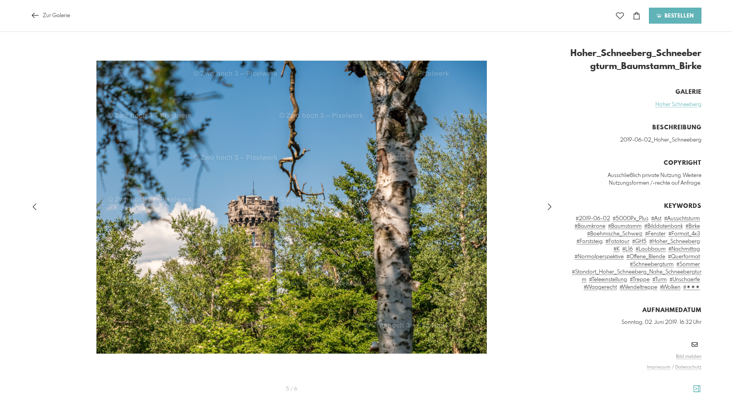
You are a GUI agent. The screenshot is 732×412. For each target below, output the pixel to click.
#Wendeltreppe (638, 287)
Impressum (659, 367)
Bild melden (689, 356)
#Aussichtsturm (682, 218)
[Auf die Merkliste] (619, 16)
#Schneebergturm (652, 264)
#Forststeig (589, 241)
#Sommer (688, 264)
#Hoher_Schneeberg (674, 241)
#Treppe (640, 279)
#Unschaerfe (684, 279)
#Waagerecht (600, 287)
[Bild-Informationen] (697, 389)
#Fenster (655, 234)
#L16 (627, 249)
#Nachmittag (684, 249)
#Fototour (617, 241)
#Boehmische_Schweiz (614, 234)
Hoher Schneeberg (678, 104)
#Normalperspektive (599, 256)
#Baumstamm (625, 226)
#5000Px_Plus (631, 218)
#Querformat (684, 256)
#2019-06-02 (593, 218)
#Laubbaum (651, 249)
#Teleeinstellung (608, 279)
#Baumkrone (590, 226)
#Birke (692, 226)
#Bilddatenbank (663, 226)
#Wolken (670, 287)
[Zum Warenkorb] (636, 16)
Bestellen (678, 16)
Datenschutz (688, 367)
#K (616, 249)
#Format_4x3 (684, 234)
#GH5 (639, 241)
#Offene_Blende (645, 256)
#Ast (656, 218)
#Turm (659, 279)
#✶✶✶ (691, 287)
